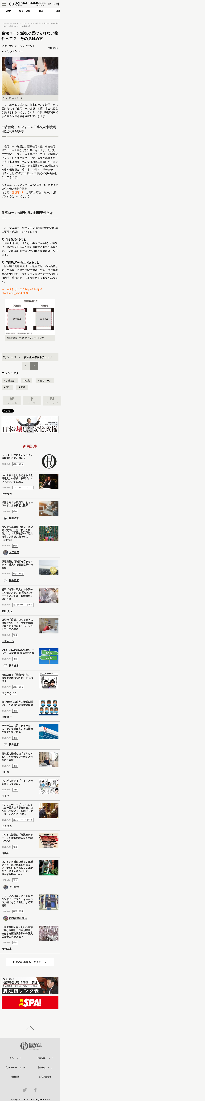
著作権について (45, 1067)
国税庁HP (17, 192)
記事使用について (45, 1058)
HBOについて (15, 1058)
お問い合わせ (45, 1076)
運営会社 (15, 1076)
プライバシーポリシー (15, 1067)
